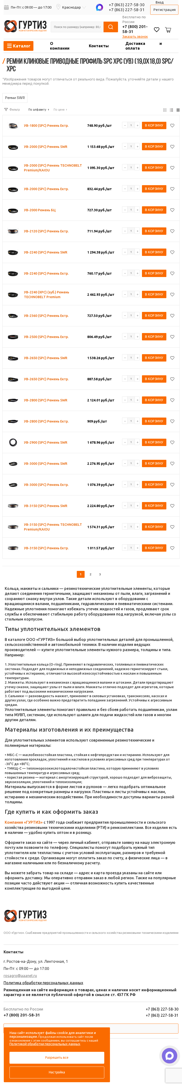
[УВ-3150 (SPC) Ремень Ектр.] (13, 548)
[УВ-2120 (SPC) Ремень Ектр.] (13, 231)
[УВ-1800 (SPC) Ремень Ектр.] (13, 126)
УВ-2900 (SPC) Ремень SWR (45, 442)
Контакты (99, 45)
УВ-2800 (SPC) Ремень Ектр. (46, 421)
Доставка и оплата (143, 45)
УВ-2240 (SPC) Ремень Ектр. (46, 273)
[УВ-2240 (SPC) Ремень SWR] (13, 252)
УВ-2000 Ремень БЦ (40, 210)
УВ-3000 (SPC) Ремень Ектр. (46, 485)
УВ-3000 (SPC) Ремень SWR (45, 463)
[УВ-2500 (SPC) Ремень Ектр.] (13, 337)
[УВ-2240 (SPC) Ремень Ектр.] (13, 273)
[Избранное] (156, 30)
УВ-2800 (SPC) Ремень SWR (45, 400)
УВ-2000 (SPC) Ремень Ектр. (46, 189)
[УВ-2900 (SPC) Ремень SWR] (13, 442)
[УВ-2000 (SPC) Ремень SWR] (13, 147)
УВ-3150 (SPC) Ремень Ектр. (46, 548)
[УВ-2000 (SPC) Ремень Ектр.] (13, 189)
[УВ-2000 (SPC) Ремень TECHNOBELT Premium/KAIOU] (13, 168)
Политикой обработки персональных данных (44, 1044)
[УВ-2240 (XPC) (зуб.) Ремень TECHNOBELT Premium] (13, 295)
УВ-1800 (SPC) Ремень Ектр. (46, 125)
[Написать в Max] (169, 1055)
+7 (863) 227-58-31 (127, 9)
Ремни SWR (15, 97)
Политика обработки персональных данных (43, 983)
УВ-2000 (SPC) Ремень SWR (45, 147)
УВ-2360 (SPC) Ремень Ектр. (46, 316)
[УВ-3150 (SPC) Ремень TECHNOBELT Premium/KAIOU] (13, 527)
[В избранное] (172, 125)
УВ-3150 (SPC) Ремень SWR (45, 506)
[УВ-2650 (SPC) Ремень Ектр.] (13, 379)
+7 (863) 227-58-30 (127, 4)
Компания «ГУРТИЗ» (24, 822)
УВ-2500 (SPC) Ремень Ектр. (46, 337)
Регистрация (164, 10)
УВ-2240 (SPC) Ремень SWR (45, 252)
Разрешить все (56, 1057)
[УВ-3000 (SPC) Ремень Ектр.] (13, 485)
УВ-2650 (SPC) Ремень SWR (45, 358)
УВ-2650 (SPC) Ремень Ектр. (46, 379)
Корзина (167, 26)
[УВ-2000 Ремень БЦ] (13, 210)
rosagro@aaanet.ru (20, 975)
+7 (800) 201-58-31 (22, 1015)
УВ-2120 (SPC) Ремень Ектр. (46, 231)
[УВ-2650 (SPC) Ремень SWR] (13, 358)
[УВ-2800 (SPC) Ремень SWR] (13, 400)
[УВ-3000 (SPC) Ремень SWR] (13, 464)
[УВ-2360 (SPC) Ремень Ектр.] (13, 316)
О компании (59, 45)
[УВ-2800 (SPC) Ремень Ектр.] (13, 421)
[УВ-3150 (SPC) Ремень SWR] (13, 506)
